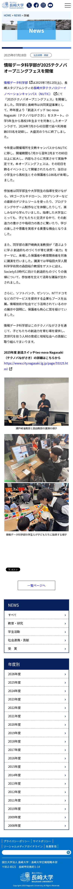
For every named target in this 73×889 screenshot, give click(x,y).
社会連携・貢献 (18, 640)
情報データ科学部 (16, 82)
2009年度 (14, 817)
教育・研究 (15, 623)
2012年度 (14, 791)
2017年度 (14, 749)
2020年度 (14, 724)
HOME (7, 15)
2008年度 (14, 825)
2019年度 (14, 733)
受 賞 (12, 648)
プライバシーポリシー (17, 841)
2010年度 (14, 808)
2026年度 (14, 674)
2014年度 (14, 775)
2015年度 (14, 766)
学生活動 (14, 631)
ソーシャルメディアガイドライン (23, 846)
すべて (12, 614)
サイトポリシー (42, 841)
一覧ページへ (36, 585)
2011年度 (14, 800)
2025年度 (14, 682)
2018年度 (14, 741)
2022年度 (14, 707)
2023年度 (14, 699)
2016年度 (14, 758)
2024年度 (14, 690)
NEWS (17, 15)
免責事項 (51, 846)
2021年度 (14, 716)
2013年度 (14, 783)
